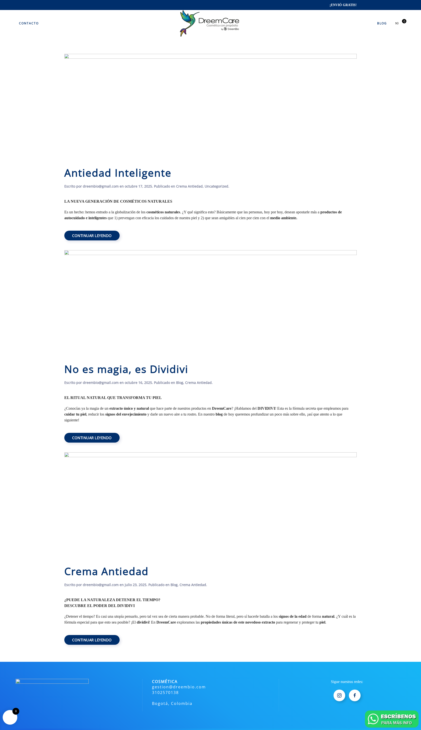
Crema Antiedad (189, 186)
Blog (382, 23)
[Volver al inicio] (210, 23)
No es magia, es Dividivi (126, 369)
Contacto (29, 23)
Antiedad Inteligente (118, 173)
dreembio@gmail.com (101, 186)
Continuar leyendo (92, 235)
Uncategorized (216, 186)
